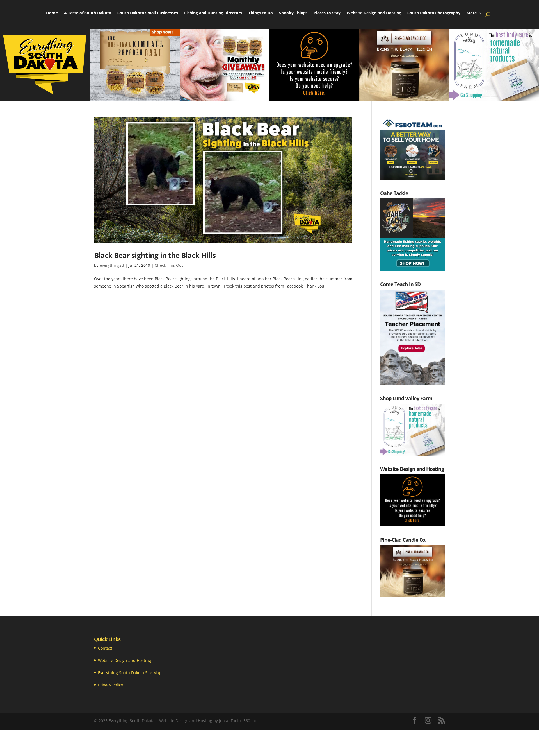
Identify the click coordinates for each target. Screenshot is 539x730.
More (472, 13)
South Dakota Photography (433, 13)
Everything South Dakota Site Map (130, 672)
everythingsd (112, 265)
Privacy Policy (110, 685)
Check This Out (169, 265)
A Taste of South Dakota (87, 13)
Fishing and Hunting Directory (213, 13)
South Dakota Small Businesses (147, 13)
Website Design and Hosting (374, 13)
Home (52, 13)
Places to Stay (327, 13)
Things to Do (260, 13)
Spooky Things (293, 13)
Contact (105, 648)
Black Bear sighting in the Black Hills (155, 255)
